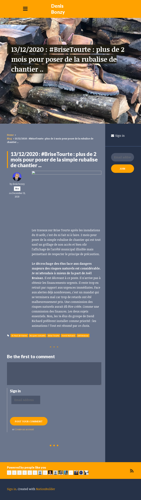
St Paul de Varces (19, 335)
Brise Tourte (53, 335)
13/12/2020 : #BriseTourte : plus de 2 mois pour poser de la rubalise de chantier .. (67, 59)
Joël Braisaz (82, 335)
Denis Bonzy (58, 9)
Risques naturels (38, 335)
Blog (9, 138)
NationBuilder (45, 489)
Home (10, 134)
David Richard (68, 335)
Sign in (120, 136)
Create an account (24, 429)
